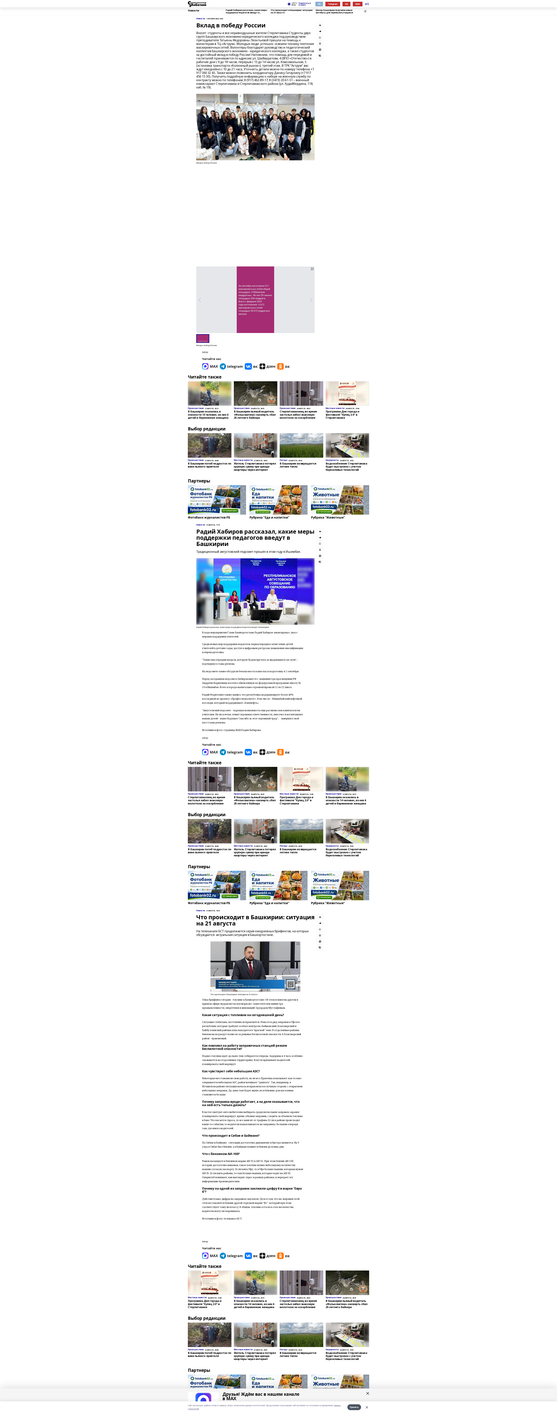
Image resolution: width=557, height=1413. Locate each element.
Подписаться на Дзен (305, 4)
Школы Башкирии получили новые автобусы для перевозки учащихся (334, 11)
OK (346, 4)
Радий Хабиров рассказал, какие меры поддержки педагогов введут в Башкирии (246, 11)
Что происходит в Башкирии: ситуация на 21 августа (291, 11)
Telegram (333, 4)
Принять (354, 1407)
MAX (357, 4)
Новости (193, 10)
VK (319, 4)
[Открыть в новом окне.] (210, 366)
